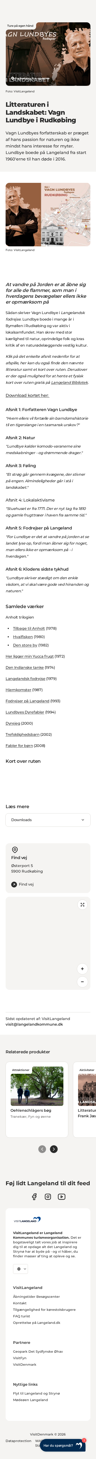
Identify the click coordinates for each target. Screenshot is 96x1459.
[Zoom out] (82, 981)
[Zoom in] (82, 968)
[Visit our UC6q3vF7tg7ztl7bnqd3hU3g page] (62, 1197)
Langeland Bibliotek (69, 382)
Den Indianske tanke (25, 667)
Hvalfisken (23, 637)
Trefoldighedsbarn (23, 734)
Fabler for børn (19, 745)
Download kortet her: (27, 395)
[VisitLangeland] (27, 1219)
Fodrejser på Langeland (27, 701)
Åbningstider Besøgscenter (36, 1297)
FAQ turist (21, 1316)
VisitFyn (20, 1358)
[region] (48, 943)
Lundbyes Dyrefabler (25, 712)
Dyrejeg (13, 723)
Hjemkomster (18, 690)
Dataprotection (18, 1441)
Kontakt (20, 1303)
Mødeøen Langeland (30, 1400)
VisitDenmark (24, 1364)
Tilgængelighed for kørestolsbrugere (44, 1310)
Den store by (25, 645)
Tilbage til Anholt (29, 628)
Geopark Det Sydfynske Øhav (38, 1351)
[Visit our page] (34, 1197)
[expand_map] (82, 905)
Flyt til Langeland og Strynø (36, 1393)
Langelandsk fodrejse (25, 678)
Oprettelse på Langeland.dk (36, 1323)
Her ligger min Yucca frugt (30, 656)
